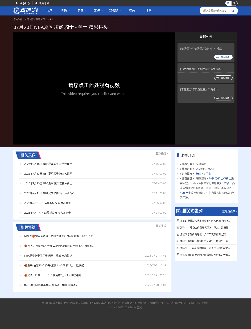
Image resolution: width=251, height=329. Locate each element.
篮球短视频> (229, 211)
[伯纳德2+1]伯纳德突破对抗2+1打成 (201, 48)
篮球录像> (162, 153)
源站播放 (224, 57)
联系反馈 (25, 3)
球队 (148, 10)
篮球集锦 (35, 19)
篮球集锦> (162, 225)
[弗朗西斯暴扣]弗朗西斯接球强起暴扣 (201, 69)
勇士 (208, 173)
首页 (49, 10)
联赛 (132, 10)
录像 (82, 10)
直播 (66, 10)
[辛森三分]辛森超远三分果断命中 (199, 89)
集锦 (99, 10)
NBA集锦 (212, 178)
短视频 (115, 10)
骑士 (198, 173)
